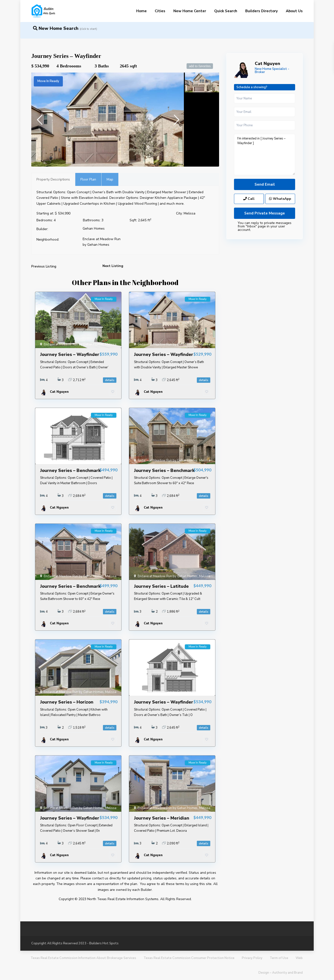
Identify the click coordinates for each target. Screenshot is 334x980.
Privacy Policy (252, 958)
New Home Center (189, 11)
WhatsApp (281, 198)
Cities (160, 11)
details (109, 380)
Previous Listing (43, 266)
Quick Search (225, 11)
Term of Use (279, 958)
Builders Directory (261, 11)
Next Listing (112, 266)
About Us (294, 11)
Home (141, 11)
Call (251, 198)
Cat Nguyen (267, 63)
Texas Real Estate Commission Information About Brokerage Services (83, 958)
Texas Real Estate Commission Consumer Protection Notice (189, 958)
